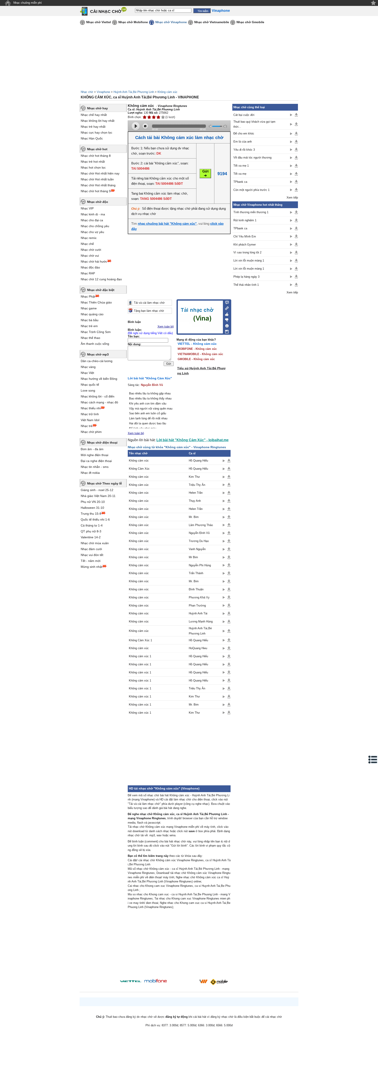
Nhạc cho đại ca (92, 220)
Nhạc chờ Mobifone (133, 22)
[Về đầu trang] (373, 1086)
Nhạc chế (87, 244)
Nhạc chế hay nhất (94, 115)
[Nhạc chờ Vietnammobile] (203, 981)
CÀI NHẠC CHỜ (105, 11)
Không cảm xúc (167, 92)
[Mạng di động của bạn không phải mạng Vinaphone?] (214, 111)
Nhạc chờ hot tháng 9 (96, 191)
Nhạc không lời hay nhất (97, 120)
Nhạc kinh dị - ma (93, 214)
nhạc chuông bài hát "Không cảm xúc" (167, 223)
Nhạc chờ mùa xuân (95, 543)
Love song (88, 390)
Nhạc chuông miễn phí (27, 2)
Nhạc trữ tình (90, 414)
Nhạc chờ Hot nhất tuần (97, 179)
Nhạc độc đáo (90, 267)
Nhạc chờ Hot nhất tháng (98, 185)
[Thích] (225, 313)
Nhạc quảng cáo (92, 314)
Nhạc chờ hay (97, 108)
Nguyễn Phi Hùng (200, 565)
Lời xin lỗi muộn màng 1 (248, 260)
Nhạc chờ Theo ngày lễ (104, 483)
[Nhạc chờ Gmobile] (219, 982)
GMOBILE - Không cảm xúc (196, 359)
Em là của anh (242, 141)
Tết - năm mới (90, 561)
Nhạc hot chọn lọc (93, 167)
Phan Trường (197, 605)
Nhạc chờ (87, 92)
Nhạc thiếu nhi (91, 408)
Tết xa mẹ (239, 173)
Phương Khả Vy (199, 597)
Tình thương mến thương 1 (250, 212)
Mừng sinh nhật (91, 566)
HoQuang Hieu (198, 648)
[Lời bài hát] (225, 325)
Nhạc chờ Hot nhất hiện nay (100, 173)
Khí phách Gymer (244, 244)
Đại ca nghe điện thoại (96, 461)
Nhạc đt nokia (90, 472)
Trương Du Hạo (199, 541)
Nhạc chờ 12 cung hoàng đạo (101, 279)
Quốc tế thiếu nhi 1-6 (95, 519)
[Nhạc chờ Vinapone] (183, 982)
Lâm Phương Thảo (201, 525)
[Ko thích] (225, 319)
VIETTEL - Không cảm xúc (197, 343)
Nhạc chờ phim (91, 432)
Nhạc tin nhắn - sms (94, 467)
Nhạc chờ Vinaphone (171, 22)
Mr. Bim (194, 517)
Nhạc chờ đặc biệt (100, 290)
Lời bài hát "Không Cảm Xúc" (150, 378)
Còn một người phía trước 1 (251, 190)
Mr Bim (193, 557)
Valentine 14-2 (91, 537)
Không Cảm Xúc (139, 468)
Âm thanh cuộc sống (95, 343)
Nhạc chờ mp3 (98, 354)
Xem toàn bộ (166, 326)
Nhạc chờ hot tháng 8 (96, 155)
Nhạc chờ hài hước (94, 261)
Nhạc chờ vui (90, 255)
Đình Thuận (196, 589)
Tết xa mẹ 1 (241, 165)
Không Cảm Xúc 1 (140, 640)
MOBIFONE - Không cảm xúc (197, 348)
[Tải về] (229, 460)
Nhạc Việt (87, 373)
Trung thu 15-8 (91, 513)
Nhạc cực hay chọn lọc (96, 132)
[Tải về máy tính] (225, 330)
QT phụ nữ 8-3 (91, 531)
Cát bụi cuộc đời (243, 115)
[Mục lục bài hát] (373, 759)
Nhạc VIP (87, 208)
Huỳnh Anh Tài (198, 613)
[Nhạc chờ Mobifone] (155, 981)
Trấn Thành (196, 573)
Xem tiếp (292, 197)
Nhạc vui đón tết (92, 555)
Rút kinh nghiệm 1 (244, 220)
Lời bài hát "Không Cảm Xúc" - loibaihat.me (192, 440)
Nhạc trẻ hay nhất (93, 126)
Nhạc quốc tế (90, 384)
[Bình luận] (225, 302)
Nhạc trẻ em (89, 326)
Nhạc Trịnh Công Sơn (96, 332)
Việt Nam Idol (90, 420)
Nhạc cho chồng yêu (95, 226)
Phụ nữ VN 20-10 (93, 502)
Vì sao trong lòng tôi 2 (247, 252)
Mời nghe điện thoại (94, 455)
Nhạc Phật (88, 296)
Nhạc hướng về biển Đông (99, 378)
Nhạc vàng (88, 367)
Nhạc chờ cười (91, 249)
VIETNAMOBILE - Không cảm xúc (200, 354)
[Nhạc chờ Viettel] (130, 981)
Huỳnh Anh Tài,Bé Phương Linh (134, 92)
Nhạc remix (88, 238)
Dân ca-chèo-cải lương (96, 361)
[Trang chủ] (7, 3)
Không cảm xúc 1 (140, 656)
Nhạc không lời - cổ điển (97, 396)
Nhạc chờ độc (97, 202)
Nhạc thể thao (90, 338)
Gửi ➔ (205, 173)
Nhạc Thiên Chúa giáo (96, 302)
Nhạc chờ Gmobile (250, 22)
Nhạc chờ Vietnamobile (211, 22)
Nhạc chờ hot (97, 149)
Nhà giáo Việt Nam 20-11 (98, 496)
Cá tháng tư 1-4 (92, 525)
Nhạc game (89, 308)
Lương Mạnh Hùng (201, 621)
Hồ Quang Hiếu (198, 460)
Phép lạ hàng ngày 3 (246, 276)
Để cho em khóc (243, 133)
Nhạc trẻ (87, 426)
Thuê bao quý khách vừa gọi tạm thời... (254, 124)
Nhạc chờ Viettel (98, 22)
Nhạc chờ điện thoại (102, 442)
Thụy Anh (195, 500)
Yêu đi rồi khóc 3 (244, 149)
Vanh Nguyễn (197, 549)
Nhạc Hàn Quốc (92, 138)
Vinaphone (103, 92)
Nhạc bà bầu (89, 320)
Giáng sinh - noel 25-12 (97, 490)
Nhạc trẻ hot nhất (93, 161)
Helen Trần (196, 492)
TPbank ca (240, 181)
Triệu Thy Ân (197, 484)
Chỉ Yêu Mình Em (244, 236)
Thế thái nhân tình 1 (246, 284)
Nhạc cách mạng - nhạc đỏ (99, 402)
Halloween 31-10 (92, 507)
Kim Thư (194, 476)
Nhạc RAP (88, 273)
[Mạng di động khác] (225, 308)
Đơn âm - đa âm (92, 449)
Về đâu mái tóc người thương (252, 157)
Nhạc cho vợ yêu (92, 232)
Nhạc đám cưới (91, 549)
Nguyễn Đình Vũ (152, 385)
